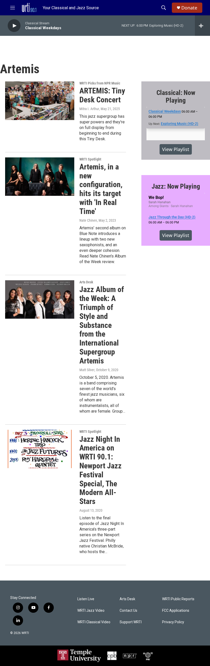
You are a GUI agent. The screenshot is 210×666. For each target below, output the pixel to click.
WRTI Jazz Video (90, 611)
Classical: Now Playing (175, 96)
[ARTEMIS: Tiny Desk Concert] (39, 100)
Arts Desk (86, 282)
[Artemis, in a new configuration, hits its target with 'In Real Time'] (39, 176)
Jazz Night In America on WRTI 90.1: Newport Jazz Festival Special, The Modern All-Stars (100, 470)
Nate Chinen (88, 220)
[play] (14, 26)
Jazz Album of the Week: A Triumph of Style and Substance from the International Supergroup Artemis (101, 325)
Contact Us (128, 611)
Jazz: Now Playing (176, 186)
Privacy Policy (173, 622)
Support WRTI (131, 622)
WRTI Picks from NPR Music (99, 83)
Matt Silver (86, 370)
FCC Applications (175, 611)
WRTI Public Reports (178, 599)
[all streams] (202, 25)
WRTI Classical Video (93, 622)
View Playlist (175, 149)
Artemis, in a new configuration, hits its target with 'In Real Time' (100, 189)
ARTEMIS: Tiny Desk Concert (102, 95)
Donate (189, 7)
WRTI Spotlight (90, 159)
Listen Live (85, 599)
